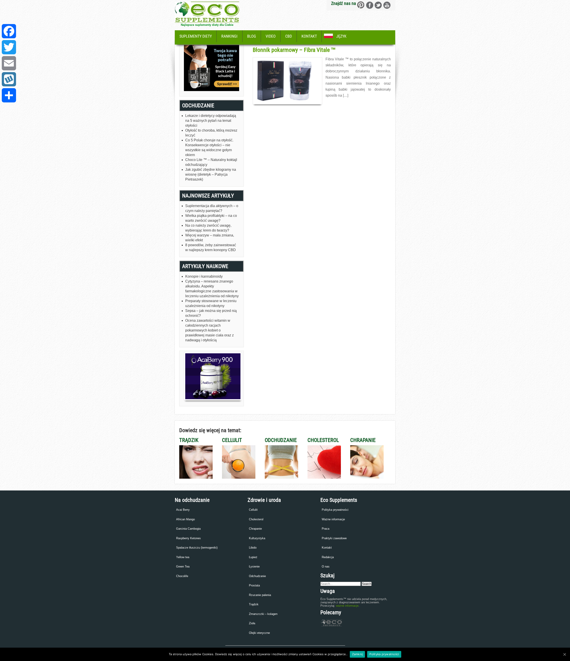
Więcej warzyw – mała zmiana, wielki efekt (209, 237)
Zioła (252, 623)
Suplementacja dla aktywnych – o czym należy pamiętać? (211, 208)
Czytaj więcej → (335, 105)
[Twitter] (9, 47)
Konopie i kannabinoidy (204, 276)
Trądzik (254, 604)
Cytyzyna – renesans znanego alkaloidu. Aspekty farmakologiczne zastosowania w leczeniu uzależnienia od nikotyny (212, 288)
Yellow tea (182, 557)
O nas (326, 566)
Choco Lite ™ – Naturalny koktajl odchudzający (211, 162)
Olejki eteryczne (259, 633)
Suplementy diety (195, 36)
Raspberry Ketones (188, 538)
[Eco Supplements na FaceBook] (369, 5)
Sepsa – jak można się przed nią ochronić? (211, 313)
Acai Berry (183, 509)
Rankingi (229, 36)
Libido (252, 547)
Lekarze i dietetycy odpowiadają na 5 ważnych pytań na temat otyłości (210, 120)
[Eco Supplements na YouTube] (387, 5)
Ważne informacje (333, 519)
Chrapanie (255, 528)
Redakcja (328, 557)
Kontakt (309, 36)
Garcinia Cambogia (188, 528)
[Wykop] (9, 79)
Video (271, 36)
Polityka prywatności (335, 509)
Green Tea (182, 566)
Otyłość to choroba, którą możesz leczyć (211, 132)
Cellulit (253, 509)
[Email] (9, 63)
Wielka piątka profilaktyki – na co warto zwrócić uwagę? (211, 218)
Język (341, 36)
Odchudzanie (257, 576)
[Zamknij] (564, 654)
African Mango (185, 519)
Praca (325, 528)
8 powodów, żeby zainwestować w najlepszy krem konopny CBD (210, 247)
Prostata (254, 585)
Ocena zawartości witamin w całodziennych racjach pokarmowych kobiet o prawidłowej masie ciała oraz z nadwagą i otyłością (209, 330)
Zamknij (357, 654)
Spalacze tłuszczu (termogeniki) (197, 547)
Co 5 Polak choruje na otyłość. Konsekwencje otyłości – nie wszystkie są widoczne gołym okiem (209, 147)
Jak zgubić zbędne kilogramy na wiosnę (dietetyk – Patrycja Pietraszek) (210, 174)
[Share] (9, 95)
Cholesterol (256, 519)
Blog (251, 36)
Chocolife (182, 576)
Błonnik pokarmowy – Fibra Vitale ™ (294, 50)
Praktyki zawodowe (334, 538)
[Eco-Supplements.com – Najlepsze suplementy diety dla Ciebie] (207, 21)
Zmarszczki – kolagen (263, 614)
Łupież (253, 557)
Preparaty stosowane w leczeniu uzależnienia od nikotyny (210, 303)
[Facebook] (9, 31)
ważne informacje (347, 605)
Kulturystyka (257, 538)
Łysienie (254, 566)
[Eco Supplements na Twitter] (378, 5)
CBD (288, 36)
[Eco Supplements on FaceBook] (361, 5)
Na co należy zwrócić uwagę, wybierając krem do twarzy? (208, 228)
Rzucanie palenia (260, 595)
